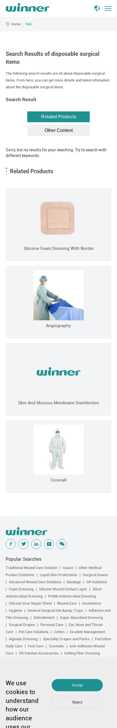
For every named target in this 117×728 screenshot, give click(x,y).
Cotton (59, 632)
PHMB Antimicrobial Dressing (72, 596)
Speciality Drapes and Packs (66, 639)
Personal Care (51, 625)
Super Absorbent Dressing (81, 617)
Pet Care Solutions (34, 632)
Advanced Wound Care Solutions (35, 582)
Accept (77, 685)
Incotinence (91, 603)
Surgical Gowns (95, 575)
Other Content (59, 130)
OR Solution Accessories (39, 653)
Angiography (58, 325)
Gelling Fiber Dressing (82, 653)
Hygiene (15, 610)
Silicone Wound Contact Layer (63, 589)
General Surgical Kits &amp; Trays (55, 610)
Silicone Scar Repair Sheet (30, 603)
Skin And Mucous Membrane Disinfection (58, 402)
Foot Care (35, 646)
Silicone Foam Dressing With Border (59, 248)
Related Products (58, 116)
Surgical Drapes (22, 625)
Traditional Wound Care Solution (31, 568)
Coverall (58, 480)
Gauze (68, 568)
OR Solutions (96, 582)
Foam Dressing (21, 589)
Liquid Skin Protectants (58, 575)
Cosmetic (56, 646)
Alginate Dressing (23, 639)
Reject (77, 702)
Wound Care (67, 603)
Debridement (44, 617)
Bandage (74, 582)
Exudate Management (87, 632)
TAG (28, 24)
